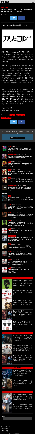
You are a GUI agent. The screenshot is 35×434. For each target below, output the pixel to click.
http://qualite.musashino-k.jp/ (10, 110)
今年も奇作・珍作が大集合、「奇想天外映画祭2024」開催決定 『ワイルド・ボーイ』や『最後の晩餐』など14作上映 (20, 165)
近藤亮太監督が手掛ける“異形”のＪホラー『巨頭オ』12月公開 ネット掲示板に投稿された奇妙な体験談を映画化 (20, 255)
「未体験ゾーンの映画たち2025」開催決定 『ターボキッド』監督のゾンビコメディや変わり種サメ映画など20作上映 (20, 150)
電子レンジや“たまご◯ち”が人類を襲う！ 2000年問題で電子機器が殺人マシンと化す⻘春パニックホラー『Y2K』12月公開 (20, 216)
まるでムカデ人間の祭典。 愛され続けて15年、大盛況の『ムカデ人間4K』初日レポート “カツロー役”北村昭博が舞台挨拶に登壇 (20, 239)
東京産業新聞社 (16, 433)
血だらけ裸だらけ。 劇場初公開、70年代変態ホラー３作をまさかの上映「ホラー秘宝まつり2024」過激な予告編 (20, 173)
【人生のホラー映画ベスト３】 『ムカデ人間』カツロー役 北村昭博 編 (23, 292)
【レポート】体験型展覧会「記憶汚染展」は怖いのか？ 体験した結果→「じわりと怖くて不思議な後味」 (22, 406)
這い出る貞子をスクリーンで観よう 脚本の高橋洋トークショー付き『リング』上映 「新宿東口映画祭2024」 (20, 189)
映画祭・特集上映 (6, 117)
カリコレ (12, 115)
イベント (10, 154)
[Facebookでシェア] (21, 18)
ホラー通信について (6, 426)
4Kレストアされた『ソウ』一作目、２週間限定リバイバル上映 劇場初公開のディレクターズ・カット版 (22, 302)
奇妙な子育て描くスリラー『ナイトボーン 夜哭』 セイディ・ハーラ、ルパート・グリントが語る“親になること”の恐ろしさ (20, 199)
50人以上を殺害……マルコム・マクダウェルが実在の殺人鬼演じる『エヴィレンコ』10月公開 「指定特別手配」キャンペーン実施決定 (20, 207)
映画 (6, 7)
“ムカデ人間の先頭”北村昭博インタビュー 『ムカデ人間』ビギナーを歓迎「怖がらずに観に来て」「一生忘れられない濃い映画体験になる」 (20, 263)
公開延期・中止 (20, 115)
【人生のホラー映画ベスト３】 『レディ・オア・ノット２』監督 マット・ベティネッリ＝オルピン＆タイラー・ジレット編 (20, 271)
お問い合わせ (4, 428)
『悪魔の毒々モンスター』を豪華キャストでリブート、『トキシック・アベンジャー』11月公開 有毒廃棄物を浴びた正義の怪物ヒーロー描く (20, 224)
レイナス (12, 14)
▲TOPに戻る (4, 431)
